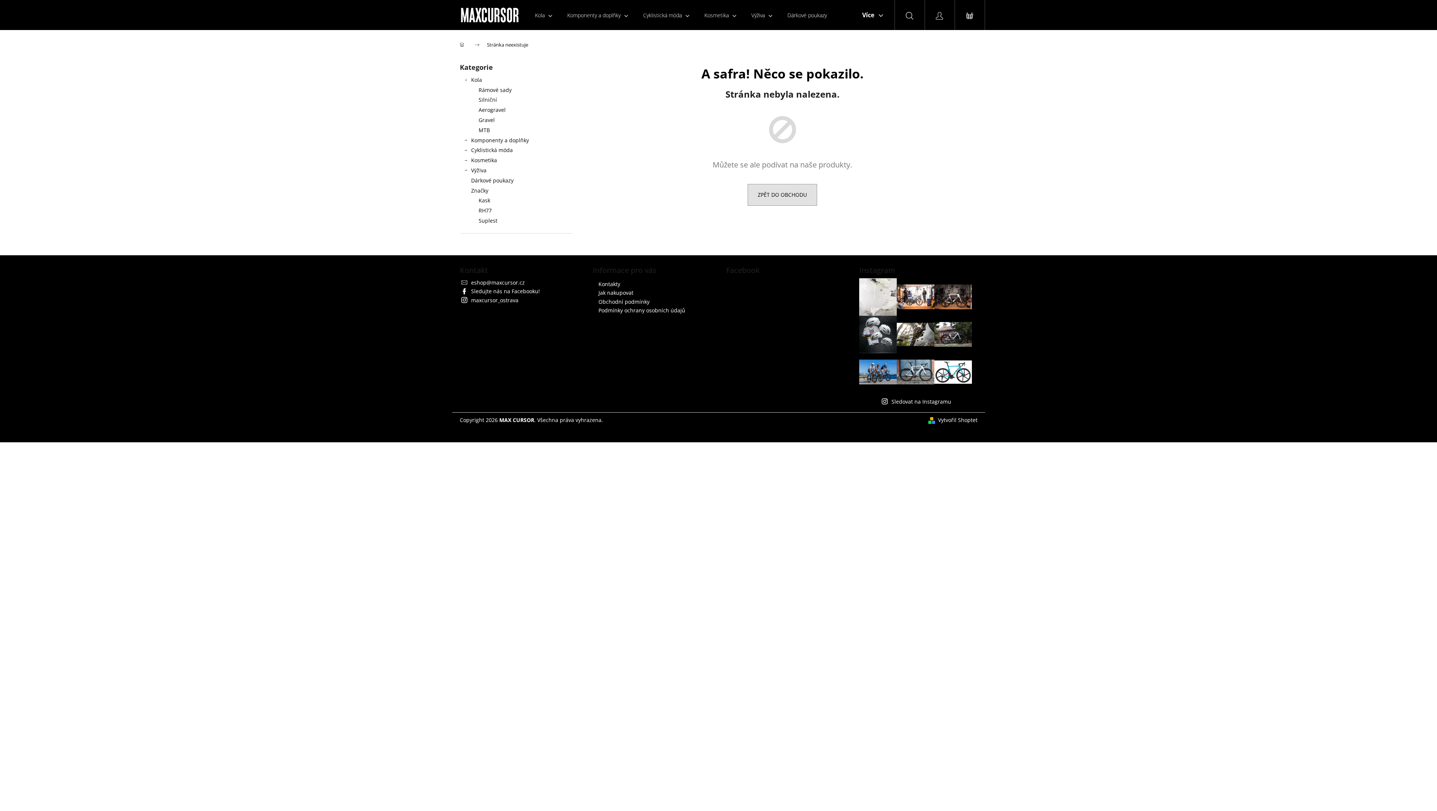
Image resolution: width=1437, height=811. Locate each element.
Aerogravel (492, 109)
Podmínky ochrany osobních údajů (641, 310)
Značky (479, 190)
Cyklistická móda (492, 150)
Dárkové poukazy (492, 180)
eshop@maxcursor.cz (498, 282)
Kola (476, 79)
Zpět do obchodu (782, 194)
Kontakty (609, 284)
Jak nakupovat (615, 292)
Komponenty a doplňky (500, 140)
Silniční (488, 99)
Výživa (479, 170)
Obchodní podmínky (624, 301)
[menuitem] (543, 15)
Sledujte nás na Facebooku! (505, 291)
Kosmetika (484, 160)
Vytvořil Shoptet (958, 420)
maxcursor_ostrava (494, 300)
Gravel (487, 120)
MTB (484, 130)
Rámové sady (495, 89)
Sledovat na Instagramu (921, 401)
